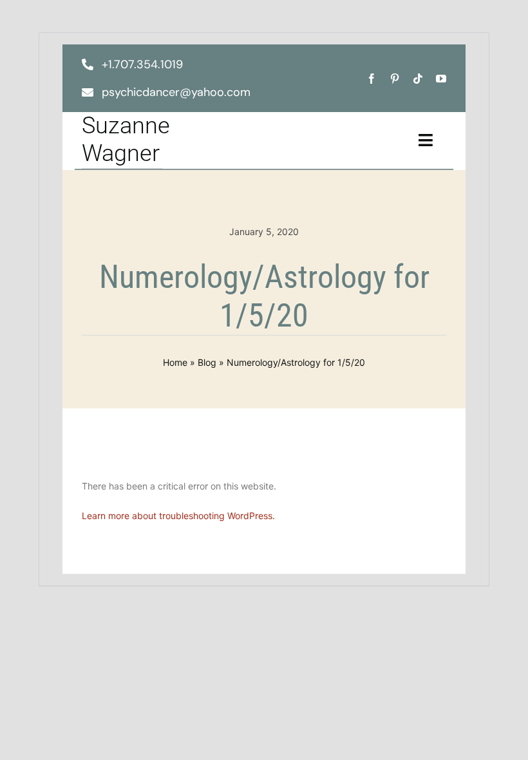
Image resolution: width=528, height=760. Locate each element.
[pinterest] (395, 78)
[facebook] (371, 78)
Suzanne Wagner (126, 139)
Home (175, 362)
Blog (207, 362)
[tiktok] (418, 78)
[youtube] (441, 78)
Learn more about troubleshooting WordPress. (178, 515)
